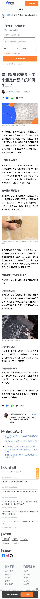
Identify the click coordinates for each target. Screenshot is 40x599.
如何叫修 (27, 574)
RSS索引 (27, 584)
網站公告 (8, 574)
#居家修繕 (6, 539)
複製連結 (21, 98)
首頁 (3, 15)
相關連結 (12, 422)
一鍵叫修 (32, 3)
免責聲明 (8, 578)
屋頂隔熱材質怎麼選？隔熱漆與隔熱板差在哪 (20, 446)
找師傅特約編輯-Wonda (12, 92)
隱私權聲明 (9, 584)
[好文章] (10, 3)
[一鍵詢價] (37, 478)
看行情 (26, 578)
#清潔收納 (6, 543)
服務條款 (8, 581)
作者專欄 (33, 414)
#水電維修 (24, 539)
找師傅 (26, 571)
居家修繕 (9, 15)
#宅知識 (15, 539)
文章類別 (20, 9)
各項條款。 (20, 64)
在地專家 (27, 581)
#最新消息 (16, 543)
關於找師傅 (9, 571)
